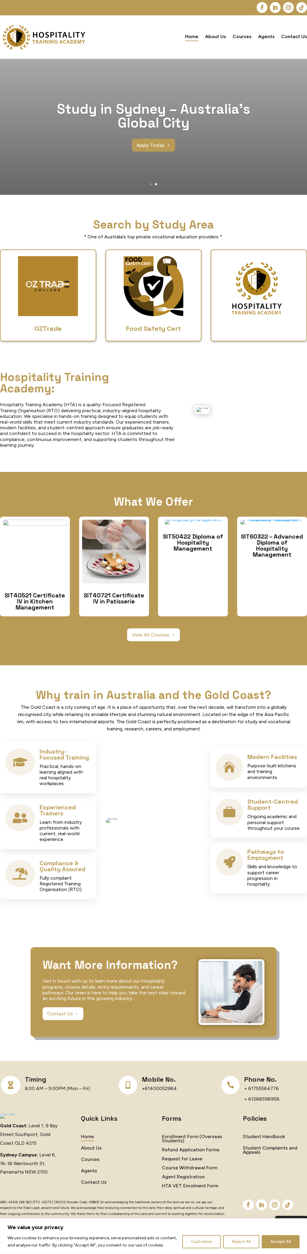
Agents (266, 37)
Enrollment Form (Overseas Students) (192, 1139)
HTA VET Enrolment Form (190, 1186)
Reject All (241, 1241)
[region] (153, 1236)
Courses (242, 37)
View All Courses (150, 635)
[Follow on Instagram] (288, 7)
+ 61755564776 (261, 1088)
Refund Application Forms (190, 1150)
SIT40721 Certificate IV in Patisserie (114, 598)
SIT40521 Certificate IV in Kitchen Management (34, 601)
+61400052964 (159, 1088)
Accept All (280, 1241)
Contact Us (294, 37)
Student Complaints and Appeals (270, 1150)
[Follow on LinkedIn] (275, 7)
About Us (215, 37)
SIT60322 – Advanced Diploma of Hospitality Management (272, 545)
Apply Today (150, 145)
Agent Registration (183, 1177)
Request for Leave (182, 1159)
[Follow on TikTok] (301, 7)
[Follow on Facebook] (262, 7)
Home (191, 37)
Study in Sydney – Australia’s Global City (153, 115)
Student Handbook (264, 1137)
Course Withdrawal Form (189, 1168)
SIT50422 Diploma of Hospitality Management (193, 542)
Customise (201, 1241)
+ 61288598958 (261, 1099)
